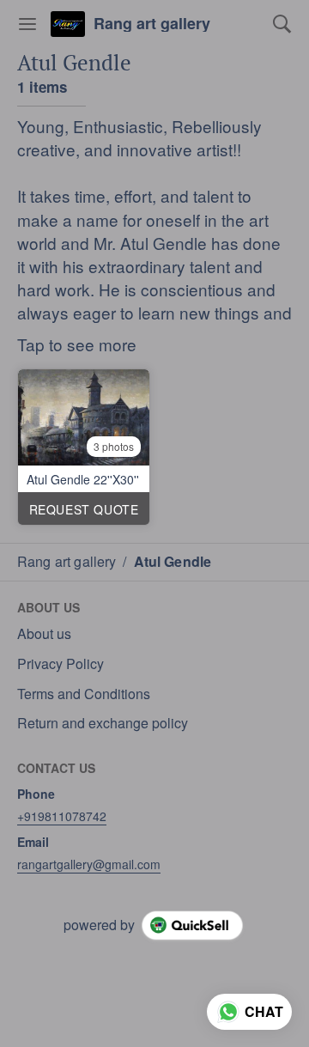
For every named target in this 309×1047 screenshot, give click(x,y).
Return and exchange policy (102, 723)
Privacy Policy (60, 663)
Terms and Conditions (83, 694)
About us (44, 633)
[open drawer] (27, 24)
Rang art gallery (152, 24)
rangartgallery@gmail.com (89, 864)
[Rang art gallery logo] (68, 24)
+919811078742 (61, 816)
